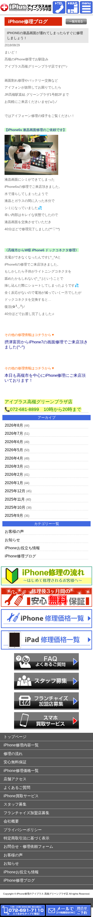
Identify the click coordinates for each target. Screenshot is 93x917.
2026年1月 (14, 483)
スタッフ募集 (15, 804)
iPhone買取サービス (21, 796)
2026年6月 (14, 442)
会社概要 (11, 821)
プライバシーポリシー (23, 830)
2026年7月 (14, 433)
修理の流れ (13, 754)
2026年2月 (14, 474)
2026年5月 (14, 450)
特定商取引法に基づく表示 (26, 838)
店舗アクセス (15, 779)
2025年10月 (15, 507)
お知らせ (12, 540)
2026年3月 (14, 466)
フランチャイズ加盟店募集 (26, 813)
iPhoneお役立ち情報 (22, 548)
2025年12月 (15, 491)
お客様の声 (14, 531)
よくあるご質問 (17, 788)
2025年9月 (14, 516)
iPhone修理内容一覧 (21, 745)
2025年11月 (15, 499)
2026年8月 (14, 425)
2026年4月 (14, 458)
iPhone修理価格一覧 (21, 771)
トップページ (15, 737)
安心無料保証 (15, 762)
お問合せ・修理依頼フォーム (28, 846)
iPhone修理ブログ (20, 556)
